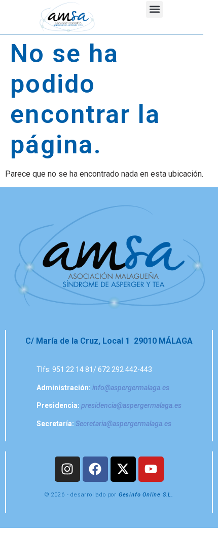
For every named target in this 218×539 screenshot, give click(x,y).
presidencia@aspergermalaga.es (131, 405)
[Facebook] (95, 469)
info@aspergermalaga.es (130, 388)
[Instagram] (67, 469)
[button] (154, 9)
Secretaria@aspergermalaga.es (123, 424)
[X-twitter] (123, 469)
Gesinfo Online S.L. (146, 494)
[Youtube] (151, 469)
